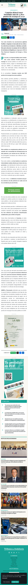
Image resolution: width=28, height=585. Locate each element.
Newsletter (9, 1)
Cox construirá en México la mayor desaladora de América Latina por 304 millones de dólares (13, 461)
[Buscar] (26, 1)
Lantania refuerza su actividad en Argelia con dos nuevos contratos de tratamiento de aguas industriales (15, 431)
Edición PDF (3, 1)
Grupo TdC (14, 563)
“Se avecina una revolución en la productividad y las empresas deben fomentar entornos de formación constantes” (13, 407)
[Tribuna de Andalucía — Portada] (12, 5)
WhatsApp (4, 37)
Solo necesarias (6, 581)
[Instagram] (14, 552)
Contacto (13, 1)
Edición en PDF (14, 557)
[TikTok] (16, 552)
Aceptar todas (15, 581)
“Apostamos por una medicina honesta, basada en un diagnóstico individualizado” (15, 419)
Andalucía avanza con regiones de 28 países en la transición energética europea (13, 512)
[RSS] (18, 552)
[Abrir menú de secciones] (2, 5)
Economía (3, 459)
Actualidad (4, 484)
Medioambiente (14, 10)
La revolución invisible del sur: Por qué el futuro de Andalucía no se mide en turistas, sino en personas (15, 414)
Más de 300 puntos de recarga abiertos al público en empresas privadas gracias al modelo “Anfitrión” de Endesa (14, 538)
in (13, 37)
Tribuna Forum (14, 565)
